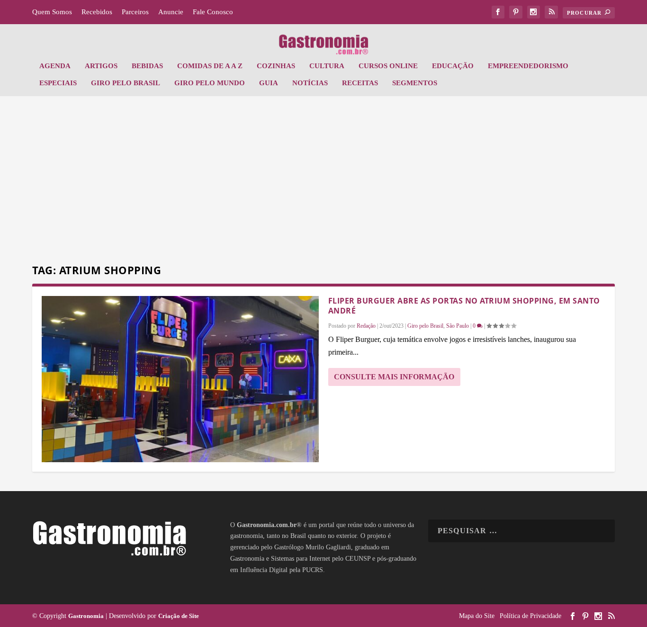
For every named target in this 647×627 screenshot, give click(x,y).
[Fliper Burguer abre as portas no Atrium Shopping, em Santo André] (180, 379)
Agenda (55, 66)
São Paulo (457, 325)
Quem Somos (52, 12)
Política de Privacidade (530, 615)
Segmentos (414, 83)
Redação (366, 325)
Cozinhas (276, 66)
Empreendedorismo (528, 66)
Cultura (326, 66)
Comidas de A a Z (210, 66)
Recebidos (96, 12)
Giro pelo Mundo (209, 83)
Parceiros (135, 12)
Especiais (58, 83)
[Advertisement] (323, 181)
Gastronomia (86, 615)
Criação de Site (178, 615)
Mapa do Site (476, 615)
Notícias (310, 83)
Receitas (360, 83)
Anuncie (170, 12)
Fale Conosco (213, 12)
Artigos (101, 66)
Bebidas (147, 66)
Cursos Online (388, 66)
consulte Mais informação (394, 377)
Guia (268, 83)
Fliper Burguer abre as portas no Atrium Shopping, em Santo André (464, 306)
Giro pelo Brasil (125, 83)
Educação (453, 66)
